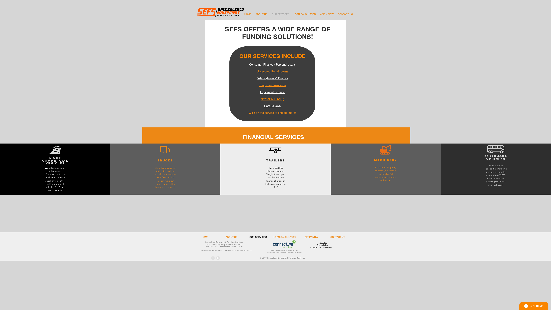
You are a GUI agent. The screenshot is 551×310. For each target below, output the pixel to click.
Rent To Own (272, 106)
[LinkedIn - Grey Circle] (218, 258)
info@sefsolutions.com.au (231, 247)
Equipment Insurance (272, 85)
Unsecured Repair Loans (272, 71)
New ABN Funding (272, 99)
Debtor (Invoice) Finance (272, 78)
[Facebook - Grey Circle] (213, 258)
